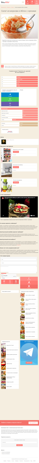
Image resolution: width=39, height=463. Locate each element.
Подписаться (29, 362)
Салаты (21, 123)
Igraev (21, 125)
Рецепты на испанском (6, 453)
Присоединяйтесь (33, 422)
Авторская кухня (5, 108)
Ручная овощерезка (17, 180)
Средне (24, 115)
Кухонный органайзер (18, 164)
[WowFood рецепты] (5, 2)
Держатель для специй (18, 149)
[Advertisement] (19, 54)
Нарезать (14, 119)
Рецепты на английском (6, 452)
